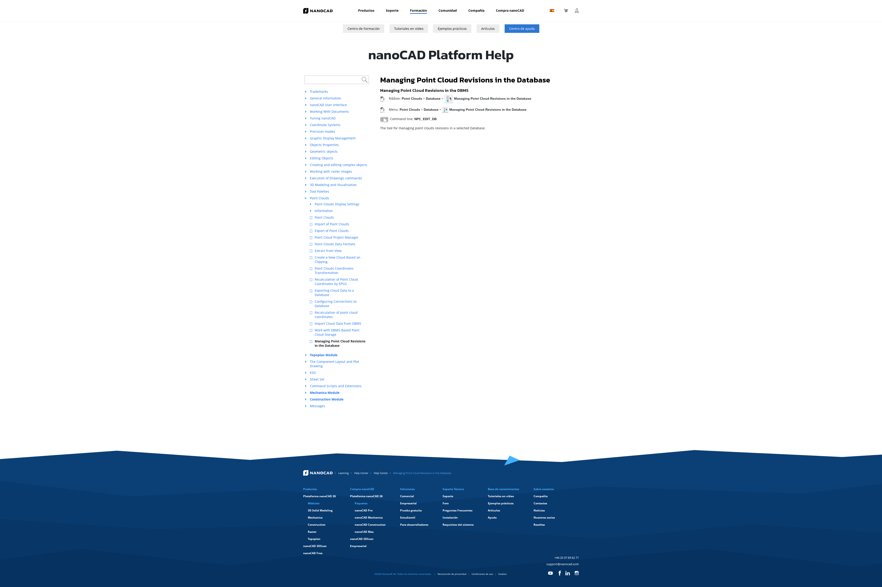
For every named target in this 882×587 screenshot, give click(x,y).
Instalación (450, 517)
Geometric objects (324, 151)
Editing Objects (321, 158)
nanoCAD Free (312, 553)
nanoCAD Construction (370, 525)
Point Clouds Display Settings (337, 204)
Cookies (502, 574)
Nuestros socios (544, 517)
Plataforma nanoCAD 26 (319, 496)
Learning (343, 473)
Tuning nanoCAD (323, 118)
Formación (418, 10)
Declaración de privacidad (452, 574)
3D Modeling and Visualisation (333, 185)
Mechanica (315, 517)
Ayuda (492, 517)
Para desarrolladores (414, 525)
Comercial (407, 496)
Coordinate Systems (325, 125)
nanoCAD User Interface (328, 105)
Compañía (476, 10)
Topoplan (314, 539)
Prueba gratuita (411, 510)
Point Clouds (319, 198)
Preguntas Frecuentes (457, 510)
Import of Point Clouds (332, 224)
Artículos (488, 28)
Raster (312, 532)
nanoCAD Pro (364, 510)
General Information (325, 98)
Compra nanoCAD (510, 10)
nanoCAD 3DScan (315, 546)
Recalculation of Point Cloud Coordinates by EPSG (336, 281)
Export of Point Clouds (332, 231)
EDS (313, 372)
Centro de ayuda (522, 28)
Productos (366, 10)
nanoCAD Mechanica (369, 517)
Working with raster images (331, 171)
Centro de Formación (364, 28)
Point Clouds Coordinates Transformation (334, 270)
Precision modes (322, 131)
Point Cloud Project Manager (337, 237)
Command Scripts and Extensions (336, 386)
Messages (317, 406)
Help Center (361, 473)
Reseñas (539, 525)
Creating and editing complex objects (338, 165)
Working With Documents (329, 111)
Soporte (392, 10)
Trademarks (319, 91)
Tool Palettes (319, 191)
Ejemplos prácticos (452, 28)
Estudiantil (407, 517)
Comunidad (447, 10)
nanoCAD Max (364, 532)
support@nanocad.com (562, 564)
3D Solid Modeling (320, 510)
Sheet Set (317, 379)
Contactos (540, 503)
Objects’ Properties (324, 145)
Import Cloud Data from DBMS (338, 323)
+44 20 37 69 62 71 (566, 558)
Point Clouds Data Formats (335, 244)
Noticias (539, 510)
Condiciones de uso (482, 574)
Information (324, 211)
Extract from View (328, 250)
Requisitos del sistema (458, 525)
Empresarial (358, 546)
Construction (316, 525)
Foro (446, 503)
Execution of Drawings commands (336, 178)
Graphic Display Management (333, 138)
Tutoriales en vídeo (408, 28)
